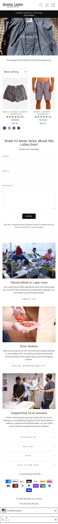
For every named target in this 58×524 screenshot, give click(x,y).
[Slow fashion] (29, 324)
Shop (28, 456)
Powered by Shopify (29, 504)
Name (6, 156)
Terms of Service (31, 227)
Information (28, 437)
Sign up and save (28, 465)
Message (8, 186)
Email (6, 171)
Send (29, 216)
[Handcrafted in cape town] (29, 261)
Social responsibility (29, 366)
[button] (13, 116)
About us (29, 299)
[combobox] (29, 511)
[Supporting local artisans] (29, 391)
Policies (28, 446)
